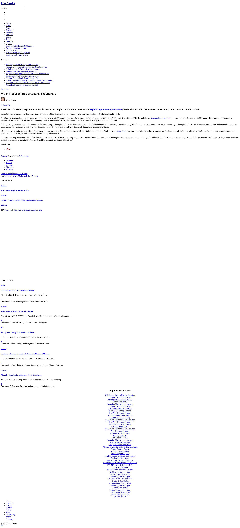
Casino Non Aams (120, 402)
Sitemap (9, 519)
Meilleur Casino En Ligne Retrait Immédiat (120, 447)
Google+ (9, 165)
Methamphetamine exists (160, 118)
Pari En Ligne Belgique (120, 454)
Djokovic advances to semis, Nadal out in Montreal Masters (22, 200)
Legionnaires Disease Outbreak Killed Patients (19, 176)
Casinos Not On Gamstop (16, 48)
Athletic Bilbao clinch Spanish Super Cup (22, 78)
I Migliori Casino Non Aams (120, 445)
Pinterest (9, 169)
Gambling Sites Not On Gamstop (120, 404)
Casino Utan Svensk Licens (17, 55)
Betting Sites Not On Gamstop (120, 399)
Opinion (9, 44)
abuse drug (121, 131)
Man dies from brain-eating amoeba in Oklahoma (21, 375)
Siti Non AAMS (120, 497)
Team (8, 512)
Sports (8, 37)
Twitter (9, 163)
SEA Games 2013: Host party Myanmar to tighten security (21, 210)
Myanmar (5, 89)
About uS (10, 503)
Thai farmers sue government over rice (15, 190)
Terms (8, 517)
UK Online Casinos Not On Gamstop (120, 395)
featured (4, 156)
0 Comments (6, 105)
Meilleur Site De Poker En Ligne (120, 460)
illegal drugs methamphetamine (106, 109)
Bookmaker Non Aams (120, 458)
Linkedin (9, 167)
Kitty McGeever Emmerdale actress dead (22, 76)
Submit (9, 510)
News (8, 26)
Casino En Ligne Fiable (120, 494)
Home (8, 23)
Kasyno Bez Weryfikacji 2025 (18, 53)
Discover (9, 30)
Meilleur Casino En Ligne (120, 472)
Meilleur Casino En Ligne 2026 (120, 479)
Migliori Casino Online (120, 451)
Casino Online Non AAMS (120, 483)
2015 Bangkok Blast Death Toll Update (17, 311)
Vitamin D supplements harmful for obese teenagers (26, 67)
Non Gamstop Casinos (120, 431)
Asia (8, 28)
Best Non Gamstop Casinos (120, 411)
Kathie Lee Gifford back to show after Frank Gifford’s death (30, 80)
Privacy (9, 505)
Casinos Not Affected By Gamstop (20, 46)
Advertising (10, 514)
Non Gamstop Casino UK (120, 442)
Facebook (10, 160)
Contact (9, 508)
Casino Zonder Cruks (120, 426)
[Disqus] (120, 245)
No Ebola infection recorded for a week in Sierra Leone (28, 83)
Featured (9, 32)
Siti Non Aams (12, 50)
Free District (8, 3)
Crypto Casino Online (120, 481)
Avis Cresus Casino (120, 467)
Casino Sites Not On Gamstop (120, 408)
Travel (8, 39)
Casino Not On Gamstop (120, 433)
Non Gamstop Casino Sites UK (120, 415)
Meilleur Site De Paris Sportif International (120, 463)
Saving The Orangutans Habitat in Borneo (18, 333)
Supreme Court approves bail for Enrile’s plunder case (27, 74)
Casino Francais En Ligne (120, 490)
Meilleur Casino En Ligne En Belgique (120, 456)
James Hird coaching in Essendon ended (22, 85)
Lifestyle (9, 41)
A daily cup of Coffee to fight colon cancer (23, 69)
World (3, 285)
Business (9, 35)
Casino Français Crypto (120, 449)
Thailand (3, 185)
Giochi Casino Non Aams (120, 474)
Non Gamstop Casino (120, 438)
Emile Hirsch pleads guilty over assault (21, 71)
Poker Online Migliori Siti (120, 492)
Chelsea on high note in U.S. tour (14, 174)
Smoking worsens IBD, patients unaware (22, 65)
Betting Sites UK (120, 435)
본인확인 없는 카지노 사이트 (120, 465)
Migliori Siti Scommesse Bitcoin (120, 470)
